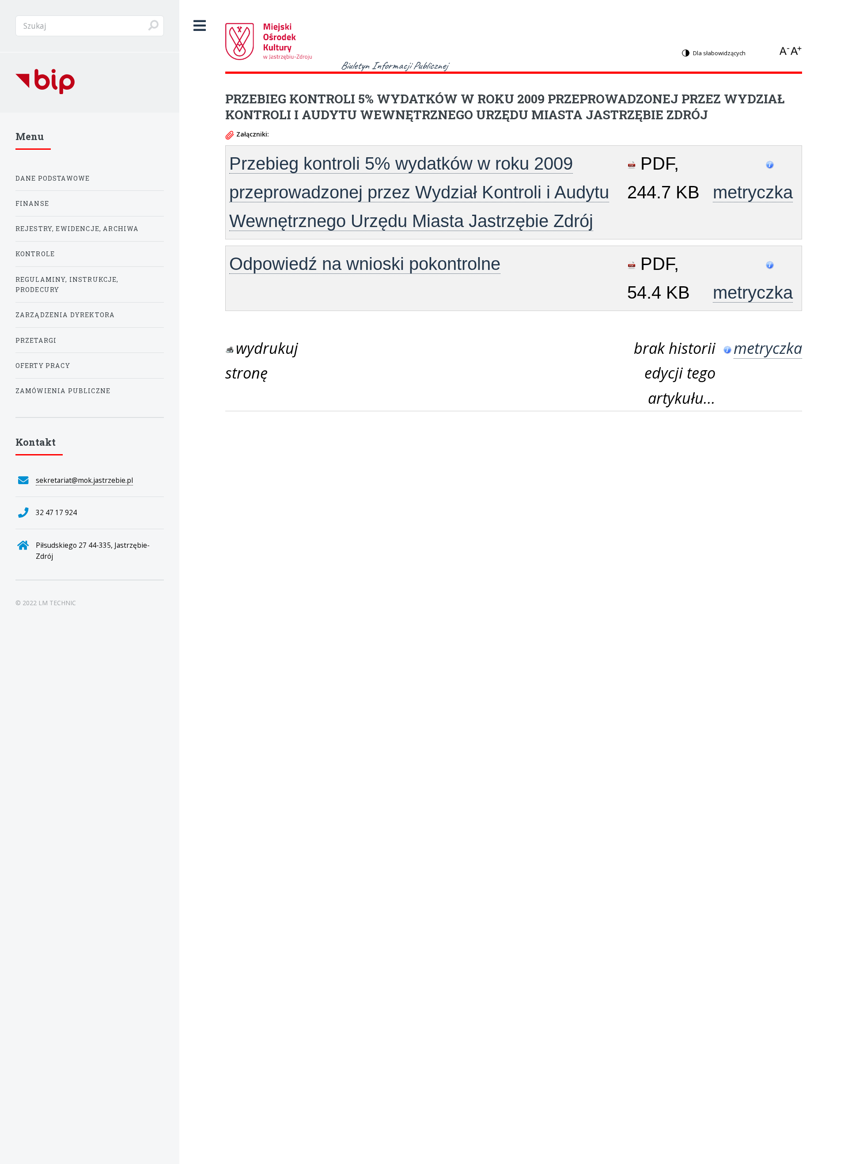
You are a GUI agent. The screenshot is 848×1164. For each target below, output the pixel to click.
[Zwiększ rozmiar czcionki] (796, 50)
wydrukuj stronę (261, 360)
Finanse (32, 203)
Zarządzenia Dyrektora (65, 315)
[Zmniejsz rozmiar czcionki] (785, 50)
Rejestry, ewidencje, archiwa (77, 228)
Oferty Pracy (42, 365)
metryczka (753, 192)
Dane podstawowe (52, 178)
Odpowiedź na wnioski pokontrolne (364, 263)
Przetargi (36, 340)
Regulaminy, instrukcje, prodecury (67, 284)
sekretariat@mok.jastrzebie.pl (84, 480)
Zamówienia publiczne (62, 391)
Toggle (200, 26)
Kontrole (35, 254)
